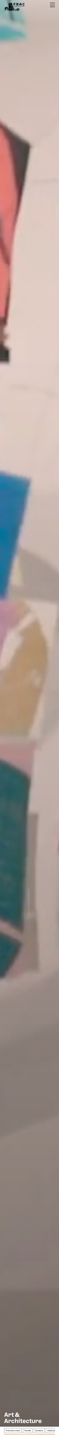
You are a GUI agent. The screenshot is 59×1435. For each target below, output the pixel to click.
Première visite (13, 1430)
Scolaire (39, 1430)
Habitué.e (51, 1430)
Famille (27, 1430)
